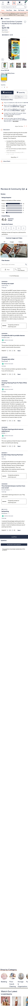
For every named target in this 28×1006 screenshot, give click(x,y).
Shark (3, 25)
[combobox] (12, 6)
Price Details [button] (5, 32)
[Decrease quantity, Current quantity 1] (2, 87)
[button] (3, 3)
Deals (2, 10)
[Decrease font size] (26, 126)
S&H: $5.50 (5, 30)
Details (22, 106)
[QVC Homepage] (1, 19)
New (15, 10)
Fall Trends (21, 10)
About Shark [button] (6, 161)
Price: (2, 70)
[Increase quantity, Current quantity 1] (7, 87)
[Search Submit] (25, 6)
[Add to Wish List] (25, 22)
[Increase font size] (24, 126)
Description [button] (6, 129)
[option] (14, 14)
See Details (15, 121)
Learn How (10, 116)
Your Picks (9, 10)
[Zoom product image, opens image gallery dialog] (2, 59)
